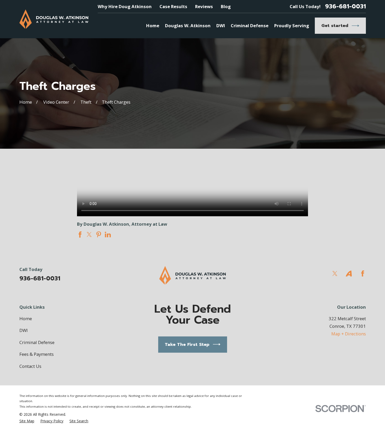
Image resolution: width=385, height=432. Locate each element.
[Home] (53, 19)
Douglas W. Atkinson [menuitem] (188, 26)
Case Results (173, 6)
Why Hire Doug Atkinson (125, 6)
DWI (23, 330)
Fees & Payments (36, 354)
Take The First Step (187, 344)
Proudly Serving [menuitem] (291, 26)
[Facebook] (363, 273)
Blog (226, 6)
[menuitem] (26, 421)
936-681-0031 (345, 6)
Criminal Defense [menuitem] (249, 26)
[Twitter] (335, 273)
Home (25, 318)
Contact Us (30, 366)
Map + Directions (348, 334)
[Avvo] (349, 273)
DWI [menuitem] (220, 26)
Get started (334, 25)
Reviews (204, 6)
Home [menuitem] (152, 26)
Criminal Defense (36, 342)
